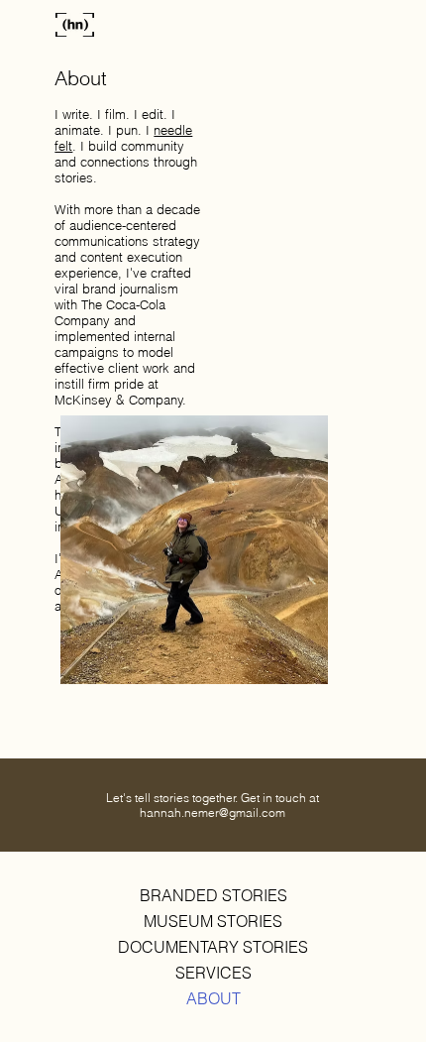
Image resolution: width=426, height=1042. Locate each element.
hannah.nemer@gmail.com (212, 812)
